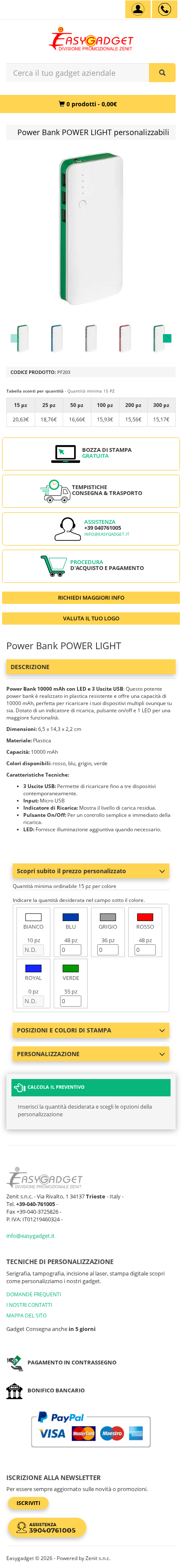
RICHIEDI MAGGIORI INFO (91, 597)
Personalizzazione (48, 1054)
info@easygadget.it (107, 534)
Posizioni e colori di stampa (64, 1030)
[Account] (138, 9)
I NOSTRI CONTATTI (29, 1305)
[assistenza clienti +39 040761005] (164, 9)
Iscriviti (28, 1503)
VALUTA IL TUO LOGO (91, 618)
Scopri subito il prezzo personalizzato (71, 871)
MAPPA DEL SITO (26, 1315)
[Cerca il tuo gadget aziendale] (162, 72)
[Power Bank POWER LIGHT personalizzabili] (22, 338)
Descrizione (30, 667)
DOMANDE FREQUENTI (33, 1294)
